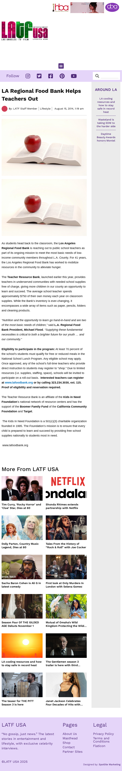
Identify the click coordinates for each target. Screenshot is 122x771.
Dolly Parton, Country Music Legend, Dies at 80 (20, 545)
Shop (67, 743)
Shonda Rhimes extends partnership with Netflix (62, 506)
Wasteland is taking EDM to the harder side (106, 123)
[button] (61, 66)
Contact (69, 747)
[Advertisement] (86, 36)
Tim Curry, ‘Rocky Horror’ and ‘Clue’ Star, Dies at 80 (21, 506)
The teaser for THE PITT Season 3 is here (18, 702)
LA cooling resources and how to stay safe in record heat (22, 663)
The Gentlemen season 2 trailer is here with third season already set (62, 663)
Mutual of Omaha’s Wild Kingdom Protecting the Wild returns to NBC (65, 624)
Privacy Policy (103, 734)
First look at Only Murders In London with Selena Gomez (65, 584)
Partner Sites (73, 751)
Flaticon (99, 746)
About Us (70, 734)
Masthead (70, 738)
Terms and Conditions (101, 739)
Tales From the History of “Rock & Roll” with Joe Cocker (66, 545)
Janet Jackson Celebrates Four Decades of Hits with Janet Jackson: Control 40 (63, 702)
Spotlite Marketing (109, 764)
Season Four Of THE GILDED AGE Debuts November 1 (20, 624)
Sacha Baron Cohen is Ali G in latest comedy (21, 584)
